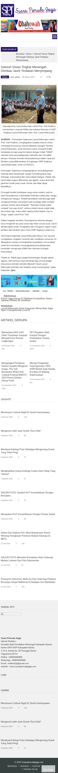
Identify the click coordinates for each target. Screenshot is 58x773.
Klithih (10, 291)
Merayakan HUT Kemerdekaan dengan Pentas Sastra (28, 514)
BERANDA (12, 766)
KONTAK (36, 766)
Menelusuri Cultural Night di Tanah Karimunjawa (25, 412)
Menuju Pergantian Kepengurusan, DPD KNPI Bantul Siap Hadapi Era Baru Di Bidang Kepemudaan (42, 369)
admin (17, 77)
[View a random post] (3, 37)
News (29, 54)
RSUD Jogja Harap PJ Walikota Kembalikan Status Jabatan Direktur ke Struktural (26, 300)
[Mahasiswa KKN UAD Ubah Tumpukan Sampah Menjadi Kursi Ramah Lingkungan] (15, 328)
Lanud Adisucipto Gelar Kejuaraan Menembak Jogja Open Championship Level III (27, 309)
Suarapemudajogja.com (33, 762)
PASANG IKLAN (31, 769)
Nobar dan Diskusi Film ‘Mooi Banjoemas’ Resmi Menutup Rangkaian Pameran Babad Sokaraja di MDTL (25, 536)
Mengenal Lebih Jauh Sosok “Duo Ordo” (21, 431)
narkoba (36, 291)
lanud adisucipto (22, 291)
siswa (45, 291)
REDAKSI (24, 766)
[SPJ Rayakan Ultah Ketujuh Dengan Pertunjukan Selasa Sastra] (43, 328)
